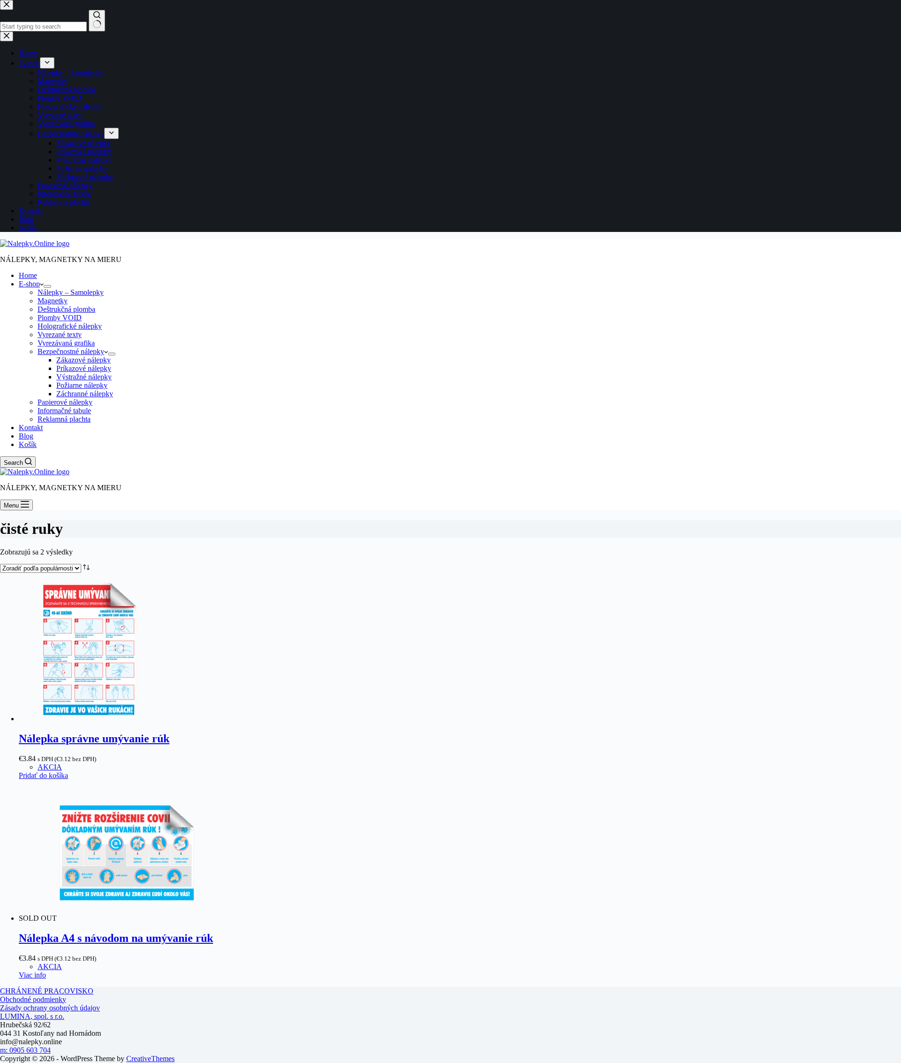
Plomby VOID (60, 318)
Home (28, 275)
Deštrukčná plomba (66, 309)
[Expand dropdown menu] (47, 286)
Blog (26, 436)
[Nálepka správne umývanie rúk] (89, 719)
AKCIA (50, 767)
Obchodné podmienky (33, 999)
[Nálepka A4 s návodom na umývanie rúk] (127, 918)
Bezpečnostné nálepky (71, 351)
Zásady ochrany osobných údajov (50, 1008)
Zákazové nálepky (83, 360)
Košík (28, 444)
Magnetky (53, 301)
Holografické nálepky (70, 326)
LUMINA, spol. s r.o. (32, 1016)
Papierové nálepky (65, 402)
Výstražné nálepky (84, 377)
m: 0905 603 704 (25, 1050)
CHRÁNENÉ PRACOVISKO (46, 991)
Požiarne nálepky (81, 385)
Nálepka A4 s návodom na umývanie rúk (116, 938)
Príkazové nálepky (83, 368)
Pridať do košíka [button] (43, 775)
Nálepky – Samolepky (71, 292)
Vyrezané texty (60, 335)
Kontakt (31, 427)
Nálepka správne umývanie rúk (94, 738)
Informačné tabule (64, 411)
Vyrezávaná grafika (66, 343)
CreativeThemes (150, 1059)
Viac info (32, 975)
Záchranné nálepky (84, 394)
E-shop (29, 284)
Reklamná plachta (64, 419)
